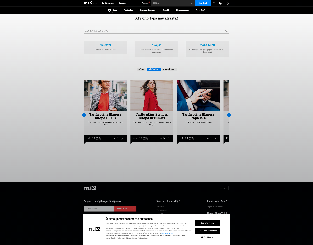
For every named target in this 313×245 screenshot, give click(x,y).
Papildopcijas (209, 237)
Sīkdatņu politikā (167, 233)
